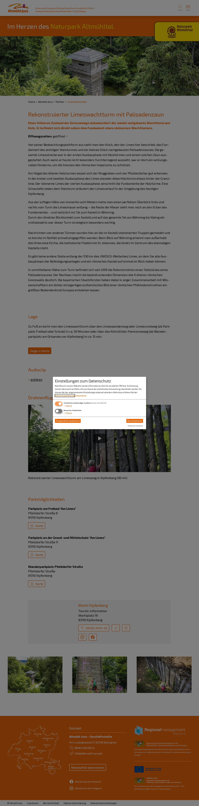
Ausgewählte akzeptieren (68, 421)
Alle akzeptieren (134, 421)
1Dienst (68, 406)
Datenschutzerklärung (65, 395)
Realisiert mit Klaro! (135, 426)
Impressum (81, 395)
